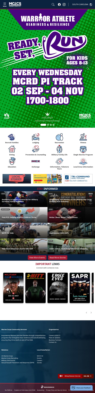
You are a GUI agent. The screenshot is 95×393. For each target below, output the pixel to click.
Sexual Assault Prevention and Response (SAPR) (17, 363)
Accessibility (40, 390)
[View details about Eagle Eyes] (58, 288)
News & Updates (54, 338)
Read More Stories (58, 257)
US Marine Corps (7, 356)
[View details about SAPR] (80, 288)
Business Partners (55, 340)
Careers (39, 360)
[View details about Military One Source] (13, 288)
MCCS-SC (40, 356)
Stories (39, 363)
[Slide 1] (43, 125)
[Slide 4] (53, 125)
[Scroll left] (86, 312)
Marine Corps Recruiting (9, 358)
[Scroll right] (91, 312)
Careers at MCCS (54, 335)
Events (39, 358)
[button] (59, 4)
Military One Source (8, 360)
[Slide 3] (51, 125)
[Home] (15, 4)
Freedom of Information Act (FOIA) (24, 390)
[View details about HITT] (35, 288)
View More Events (37, 257)
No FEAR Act (8, 390)
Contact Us (52, 342)
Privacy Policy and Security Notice (56, 390)
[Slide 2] (48, 125)
